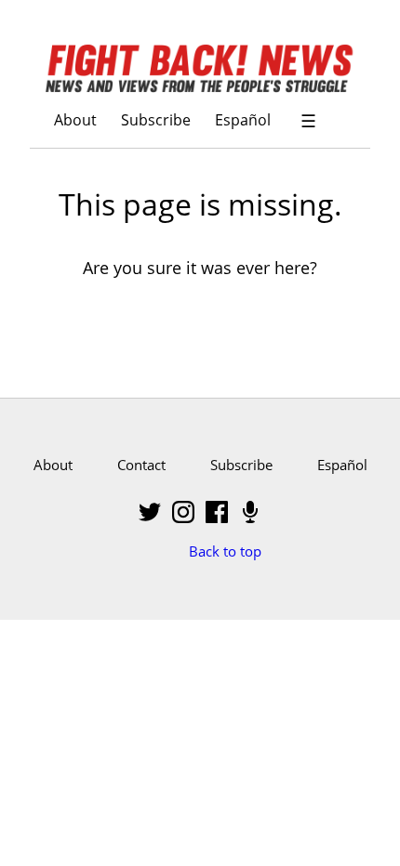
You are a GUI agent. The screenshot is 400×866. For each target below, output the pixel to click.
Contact (141, 464)
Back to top (225, 551)
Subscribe (156, 119)
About (75, 119)
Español (243, 119)
